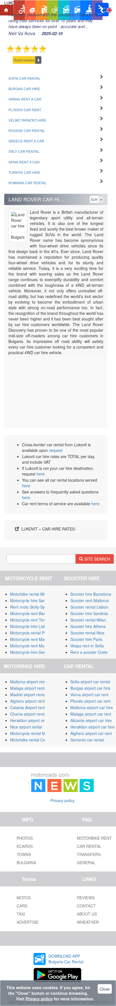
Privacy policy (62, 800)
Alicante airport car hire (91, 720)
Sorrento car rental (87, 740)
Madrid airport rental (28, 694)
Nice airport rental (26, 727)
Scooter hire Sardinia (89, 613)
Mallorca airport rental (29, 681)
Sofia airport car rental (90, 681)
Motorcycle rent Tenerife (31, 620)
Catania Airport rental (29, 707)
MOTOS (24, 897)
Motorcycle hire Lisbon (30, 626)
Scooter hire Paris (86, 639)
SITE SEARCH (96, 559)
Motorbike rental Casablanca (35, 740)
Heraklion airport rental (30, 720)
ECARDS (25, 846)
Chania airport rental (28, 714)
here (41, 474)
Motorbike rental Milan (30, 594)
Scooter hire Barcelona (90, 594)
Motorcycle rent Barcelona (33, 613)
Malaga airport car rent (90, 714)
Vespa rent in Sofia (87, 645)
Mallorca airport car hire (91, 707)
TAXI (21, 914)
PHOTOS (25, 838)
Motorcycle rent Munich (31, 645)
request (56, 450)
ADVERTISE (27, 922)
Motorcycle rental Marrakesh (35, 733)
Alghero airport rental (29, 701)
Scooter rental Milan (88, 620)
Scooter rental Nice (87, 633)
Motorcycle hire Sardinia (31, 600)
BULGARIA (26, 862)
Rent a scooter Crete (89, 652)
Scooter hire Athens (88, 626)
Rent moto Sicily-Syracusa (33, 607)
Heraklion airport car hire (92, 727)
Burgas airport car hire (90, 688)
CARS (22, 906)
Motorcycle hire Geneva (31, 652)
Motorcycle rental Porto (31, 633)
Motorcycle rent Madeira (31, 639)
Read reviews (24, 60)
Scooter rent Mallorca (89, 600)
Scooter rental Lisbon (89, 607)
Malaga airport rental (28, 688)
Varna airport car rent (89, 694)
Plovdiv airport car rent (90, 701)
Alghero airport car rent (91, 733)
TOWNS (24, 854)
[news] (62, 781)
